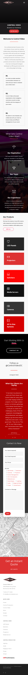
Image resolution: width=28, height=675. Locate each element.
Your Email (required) (10, 456)
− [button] (1, 517)
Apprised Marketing (7, 667)
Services (7, 468)
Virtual (4, 654)
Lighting (5, 643)
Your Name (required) (10, 450)
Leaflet (16, 556)
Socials (5, 613)
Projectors (6, 632)
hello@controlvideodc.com (11, 594)
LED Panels (6, 624)
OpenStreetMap (21, 556)
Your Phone (8, 462)
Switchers (5, 627)
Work (4, 610)
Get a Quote (14, 569)
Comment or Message (10, 489)
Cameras (5, 629)
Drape (4, 651)
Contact (5, 615)
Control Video (6, 607)
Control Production (8, 605)
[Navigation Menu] (24, 2)
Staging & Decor (7, 648)
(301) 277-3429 (8, 592)
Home (4, 602)
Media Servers (7, 634)
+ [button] (1, 515)
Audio (4, 646)
